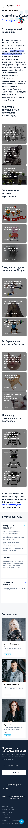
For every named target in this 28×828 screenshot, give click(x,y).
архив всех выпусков (11, 505)
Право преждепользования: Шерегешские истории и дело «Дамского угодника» (12, 544)
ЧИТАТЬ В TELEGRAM (11, 10)
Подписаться (14, 772)
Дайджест (13, 6)
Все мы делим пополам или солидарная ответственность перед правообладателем (14, 537)
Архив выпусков (14, 784)
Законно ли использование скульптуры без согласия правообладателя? (11, 151)
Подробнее (8, 654)
